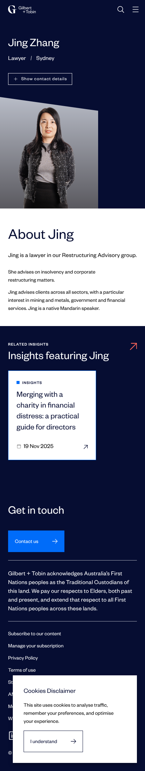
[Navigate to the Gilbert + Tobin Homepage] (22, 9)
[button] (40, 79)
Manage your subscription (35, 645)
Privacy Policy (23, 657)
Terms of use (22, 670)
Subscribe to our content (34, 633)
